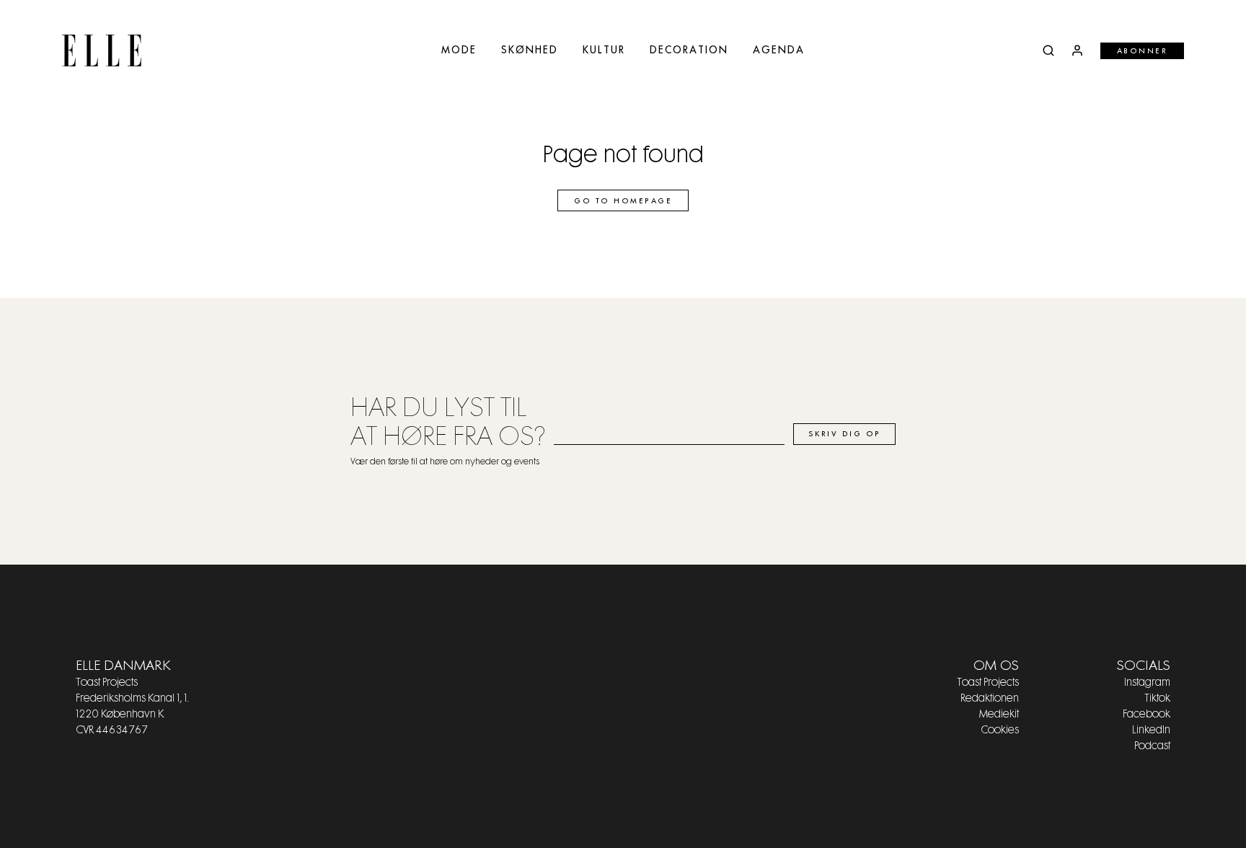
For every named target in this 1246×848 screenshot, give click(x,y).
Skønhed (529, 50)
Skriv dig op (844, 434)
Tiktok (1157, 699)
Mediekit (999, 715)
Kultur (604, 50)
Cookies (1000, 730)
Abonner (1142, 51)
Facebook (1146, 715)
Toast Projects (988, 683)
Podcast (1152, 746)
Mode (459, 50)
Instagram (1147, 683)
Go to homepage (623, 201)
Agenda (779, 50)
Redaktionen (989, 699)
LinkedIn (1151, 730)
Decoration (689, 50)
